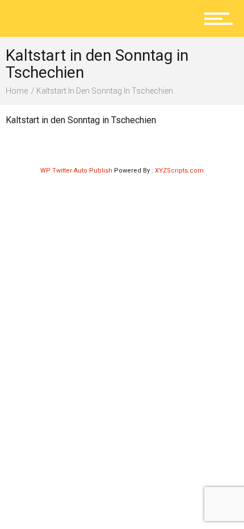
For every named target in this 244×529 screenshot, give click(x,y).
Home (17, 90)
